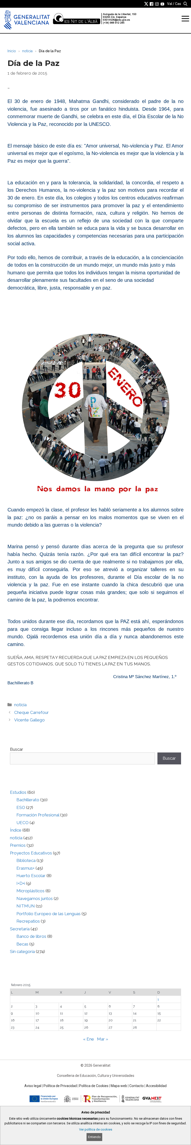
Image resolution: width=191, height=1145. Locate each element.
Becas (22, 944)
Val (169, 4)
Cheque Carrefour (31, 712)
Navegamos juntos (34, 898)
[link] (146, 3)
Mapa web (119, 1086)
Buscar (16, 749)
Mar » (102, 1039)
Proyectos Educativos (31, 852)
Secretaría (20, 928)
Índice (15, 830)
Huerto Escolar (31, 875)
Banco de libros (31, 936)
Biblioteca (26, 860)
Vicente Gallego (29, 719)
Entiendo (94, 1137)
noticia (27, 51)
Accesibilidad (156, 1086)
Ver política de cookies (95, 1129)
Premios (18, 845)
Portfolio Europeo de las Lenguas (48, 913)
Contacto (136, 1086)
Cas (178, 4)
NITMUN (25, 905)
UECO (22, 822)
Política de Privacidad (60, 1086)
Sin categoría (22, 951)
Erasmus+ (25, 868)
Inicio (11, 51)
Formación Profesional (37, 814)
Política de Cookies (93, 1086)
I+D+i (20, 883)
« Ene (88, 1039)
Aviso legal (32, 1086)
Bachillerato (27, 799)
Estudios (18, 792)
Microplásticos (30, 890)
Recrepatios (28, 921)
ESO (20, 807)
